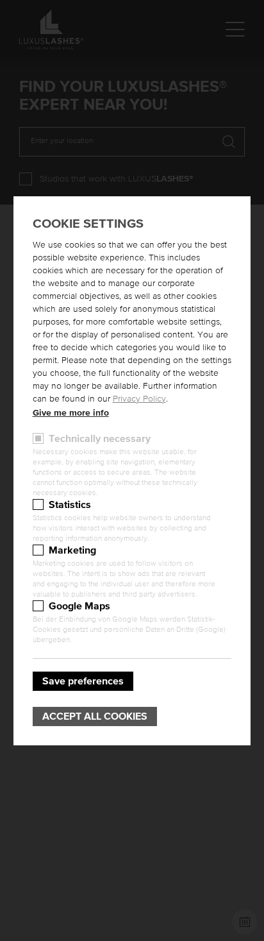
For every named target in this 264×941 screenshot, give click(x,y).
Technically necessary (100, 439)
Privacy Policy (139, 398)
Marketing (72, 550)
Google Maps (79, 606)
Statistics (70, 505)
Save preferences (83, 681)
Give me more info (71, 413)
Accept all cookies (94, 716)
